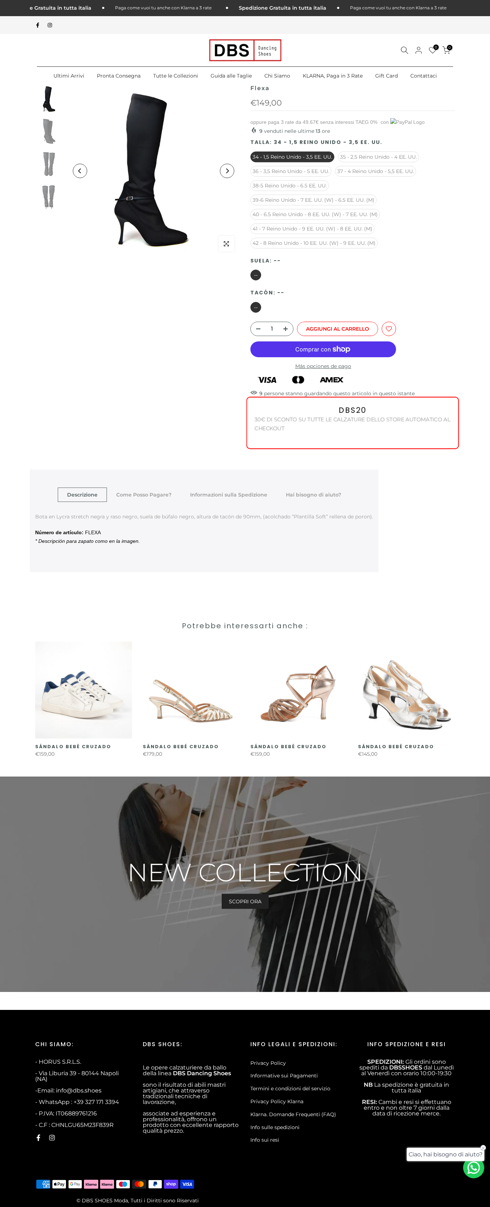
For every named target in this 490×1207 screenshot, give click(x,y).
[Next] (227, 171)
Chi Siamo (277, 76)
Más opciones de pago (323, 366)
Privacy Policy (268, 1063)
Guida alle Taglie (231, 76)
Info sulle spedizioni (275, 1127)
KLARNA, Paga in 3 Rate (333, 76)
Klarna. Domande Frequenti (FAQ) (293, 1114)
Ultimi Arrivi (68, 76)
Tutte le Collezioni (175, 76)
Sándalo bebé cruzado (73, 746)
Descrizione (82, 494)
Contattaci (423, 76)
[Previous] (80, 171)
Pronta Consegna (119, 76)
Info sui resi (264, 1140)
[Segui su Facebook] (37, 25)
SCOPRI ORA (245, 901)
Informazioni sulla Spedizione (228, 494)
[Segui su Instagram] (49, 25)
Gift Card (386, 76)
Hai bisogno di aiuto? (313, 494)
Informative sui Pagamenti (284, 1075)
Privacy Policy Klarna (276, 1101)
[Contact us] (473, 1167)
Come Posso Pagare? (143, 494)
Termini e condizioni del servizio (290, 1088)
